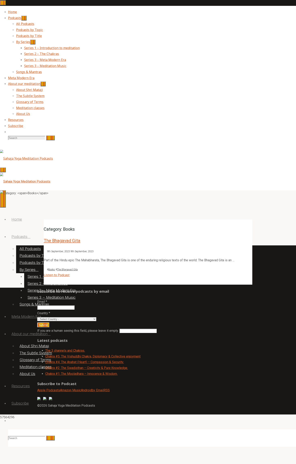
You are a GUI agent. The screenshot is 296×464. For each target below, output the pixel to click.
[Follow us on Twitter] (45, 399)
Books (51, 269)
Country (43, 313)
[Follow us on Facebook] (39, 399)
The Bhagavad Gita (62, 240)
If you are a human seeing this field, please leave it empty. (78, 331)
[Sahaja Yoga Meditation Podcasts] (26, 158)
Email (42, 302)
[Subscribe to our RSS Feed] (51, 399)
